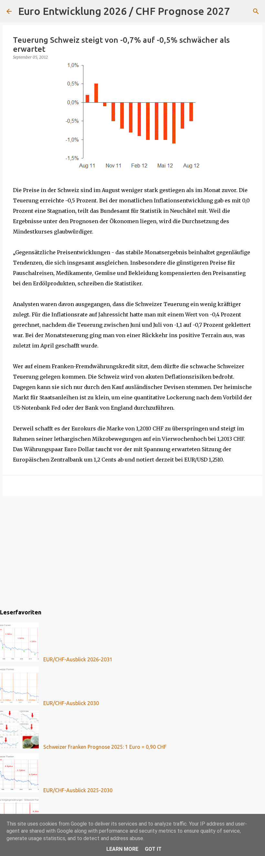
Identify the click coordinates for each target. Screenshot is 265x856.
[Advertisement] (132, 551)
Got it (153, 849)
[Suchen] (239, 11)
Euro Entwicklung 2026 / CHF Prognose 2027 (124, 11)
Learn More (122, 849)
